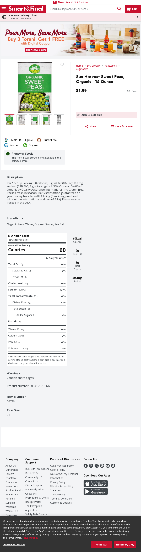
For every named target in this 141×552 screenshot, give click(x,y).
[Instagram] (91, 467)
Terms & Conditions (61, 498)
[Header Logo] (26, 8)
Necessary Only (125, 544)
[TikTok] (113, 467)
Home (79, 65)
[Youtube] (108, 467)
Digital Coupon (33, 485)
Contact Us (31, 481)
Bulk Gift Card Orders (37, 468)
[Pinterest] (102, 467)
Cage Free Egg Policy (62, 465)
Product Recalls (14, 490)
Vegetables (111, 65)
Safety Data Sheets (36, 514)
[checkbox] (62, 64)
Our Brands (12, 469)
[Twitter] (97, 467)
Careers (10, 473)
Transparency (57, 494)
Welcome (11, 506)
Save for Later (124, 126)
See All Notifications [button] (77, 2)
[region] (70, 534)
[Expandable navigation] (3, 8)
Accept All (101, 544)
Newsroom (12, 486)
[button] (119, 9)
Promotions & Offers (37, 497)
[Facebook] (86, 467)
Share (92, 126)
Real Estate (12, 494)
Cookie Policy (57, 469)
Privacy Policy (57, 482)
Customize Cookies (61, 502)
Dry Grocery (93, 65)
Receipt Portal (33, 501)
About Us (11, 465)
